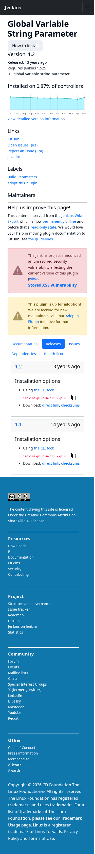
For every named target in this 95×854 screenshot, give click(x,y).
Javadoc (14, 156)
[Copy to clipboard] (73, 397)
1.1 (18, 424)
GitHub (14, 139)
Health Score (55, 353)
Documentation (25, 343)
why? (33, 279)
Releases (53, 343)
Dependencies (24, 353)
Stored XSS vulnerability (52, 285)
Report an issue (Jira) (25, 150)
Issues (74, 343)
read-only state (43, 227)
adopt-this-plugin (22, 183)
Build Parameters (22, 176)
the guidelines (40, 239)
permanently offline (59, 221)
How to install (25, 45)
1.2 (18, 367)
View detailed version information (36, 118)
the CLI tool (43, 390)
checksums (70, 405)
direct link (50, 405)
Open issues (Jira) (22, 145)
